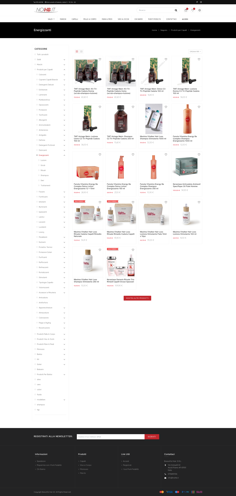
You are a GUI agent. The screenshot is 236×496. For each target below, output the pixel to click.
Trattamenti (45, 185)
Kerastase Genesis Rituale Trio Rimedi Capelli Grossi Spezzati (120, 280)
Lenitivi (41, 217)
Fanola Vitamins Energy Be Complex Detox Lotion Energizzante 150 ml (119, 186)
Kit (38, 359)
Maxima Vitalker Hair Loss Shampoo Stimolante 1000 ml (153, 137)
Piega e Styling (45, 323)
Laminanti (43, 95)
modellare (41, 400)
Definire (42, 140)
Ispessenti (43, 212)
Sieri (42, 180)
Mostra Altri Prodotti (137, 298)
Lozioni (43, 160)
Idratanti (42, 202)
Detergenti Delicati (46, 85)
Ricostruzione (44, 328)
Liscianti (42, 222)
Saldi (39, 59)
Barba (39, 354)
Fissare (42, 192)
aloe (39, 379)
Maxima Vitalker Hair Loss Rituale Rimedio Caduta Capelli (120, 233)
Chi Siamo (41, 469)
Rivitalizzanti (44, 272)
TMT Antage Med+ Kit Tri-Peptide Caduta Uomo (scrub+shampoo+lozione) (118, 91)
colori (39, 389)
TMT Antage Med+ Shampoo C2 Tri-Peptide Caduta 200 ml (120, 137)
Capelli (83, 461)
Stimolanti (43, 277)
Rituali (43, 170)
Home (154, 30)
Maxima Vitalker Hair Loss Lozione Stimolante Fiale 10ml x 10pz (153, 234)
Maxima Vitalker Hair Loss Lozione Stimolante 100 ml (184, 233)
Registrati (127, 465)
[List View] (81, 51)
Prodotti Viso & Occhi (45, 339)
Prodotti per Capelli (179, 30)
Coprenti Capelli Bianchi (48, 80)
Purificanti (43, 257)
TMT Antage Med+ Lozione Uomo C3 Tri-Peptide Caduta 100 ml (87, 138)
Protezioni (43, 110)
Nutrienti (42, 242)
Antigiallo (42, 135)
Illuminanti (43, 207)
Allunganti (43, 120)
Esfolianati (43, 90)
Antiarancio (43, 130)
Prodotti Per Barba (44, 374)
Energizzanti (195, 30)
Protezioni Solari (45, 252)
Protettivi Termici (45, 247)
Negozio (164, 30)
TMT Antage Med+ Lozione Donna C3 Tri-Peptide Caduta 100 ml (186, 91)
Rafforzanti (43, 262)
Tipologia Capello (46, 282)
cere (38, 384)
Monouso (40, 349)
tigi (38, 410)
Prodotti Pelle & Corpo (46, 334)
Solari (39, 364)
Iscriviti (152, 437)
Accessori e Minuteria (47, 292)
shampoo (41, 405)
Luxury (41, 232)
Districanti (43, 150)
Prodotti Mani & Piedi (45, 344)
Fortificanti (43, 197)
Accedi (126, 461)
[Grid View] (77, 51)
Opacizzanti (43, 105)
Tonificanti (43, 115)
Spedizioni (41, 461)
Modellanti (43, 237)
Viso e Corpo (85, 465)
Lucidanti (42, 227)
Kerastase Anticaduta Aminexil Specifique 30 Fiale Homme (186, 185)
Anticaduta (43, 297)
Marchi (39, 64)
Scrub (43, 165)
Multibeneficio (44, 100)
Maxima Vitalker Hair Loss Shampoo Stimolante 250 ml (86, 280)
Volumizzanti (44, 287)
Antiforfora (43, 303)
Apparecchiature (45, 308)
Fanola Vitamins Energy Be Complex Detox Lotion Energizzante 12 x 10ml (86, 186)
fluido (39, 394)
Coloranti (42, 75)
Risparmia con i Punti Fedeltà (49, 465)
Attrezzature (44, 313)
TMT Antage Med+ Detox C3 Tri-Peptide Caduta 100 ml (152, 90)
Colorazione (44, 318)
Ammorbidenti (44, 125)
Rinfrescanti (43, 267)
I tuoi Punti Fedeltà (131, 469)
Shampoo (45, 175)
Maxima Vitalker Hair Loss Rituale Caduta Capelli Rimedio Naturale (87, 234)
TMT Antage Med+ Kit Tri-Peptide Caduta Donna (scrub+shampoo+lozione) (85, 91)
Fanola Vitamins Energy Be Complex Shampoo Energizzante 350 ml (152, 186)
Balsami (40, 369)
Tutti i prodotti (42, 54)
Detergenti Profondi (47, 145)
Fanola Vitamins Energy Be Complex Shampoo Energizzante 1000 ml (185, 138)
